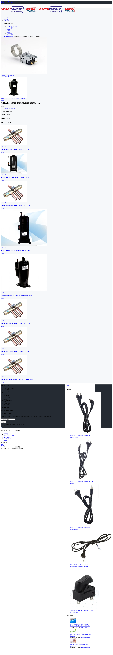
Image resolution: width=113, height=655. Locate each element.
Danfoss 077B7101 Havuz (7, 75)
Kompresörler (10, 36)
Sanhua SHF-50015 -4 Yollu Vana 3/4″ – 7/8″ (15, 149)
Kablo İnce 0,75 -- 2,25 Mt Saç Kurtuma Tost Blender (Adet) (79, 565)
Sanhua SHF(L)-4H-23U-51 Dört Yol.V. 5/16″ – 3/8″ (17, 379)
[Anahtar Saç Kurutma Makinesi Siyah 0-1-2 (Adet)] (84, 609)
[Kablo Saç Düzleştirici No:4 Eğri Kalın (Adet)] (85, 434)
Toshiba (2, 100)
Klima (5, 36)
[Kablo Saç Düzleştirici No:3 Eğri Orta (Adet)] (83, 480)
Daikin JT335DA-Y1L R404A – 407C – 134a (15, 177)
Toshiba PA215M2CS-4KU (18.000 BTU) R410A (16, 295)
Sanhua (2, 152)
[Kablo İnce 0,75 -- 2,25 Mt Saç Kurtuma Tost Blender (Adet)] (91, 562)
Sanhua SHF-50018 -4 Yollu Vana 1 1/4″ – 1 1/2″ (16, 205)
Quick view (3, 146)
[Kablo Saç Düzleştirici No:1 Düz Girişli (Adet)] (84, 526)
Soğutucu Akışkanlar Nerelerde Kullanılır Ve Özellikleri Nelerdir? (80, 625)
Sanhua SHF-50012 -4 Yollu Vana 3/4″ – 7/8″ (15, 351)
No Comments (85, 627)
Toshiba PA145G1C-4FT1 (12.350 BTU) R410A (13, 98)
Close (69, 386)
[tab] (49, 108)
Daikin (2, 180)
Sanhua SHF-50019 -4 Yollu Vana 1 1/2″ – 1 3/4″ (16, 323)
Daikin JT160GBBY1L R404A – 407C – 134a (15, 250)
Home (2, 36)
